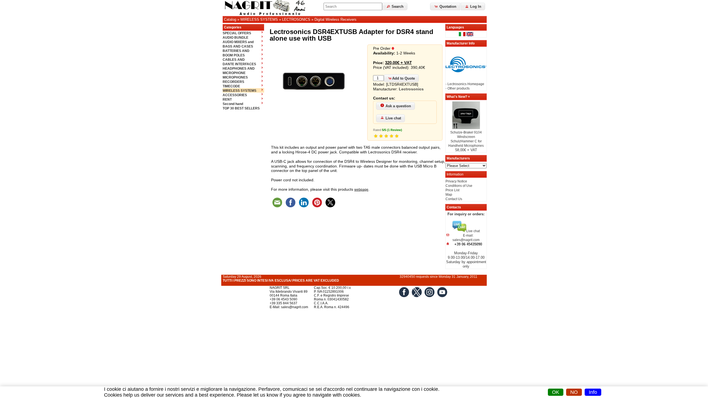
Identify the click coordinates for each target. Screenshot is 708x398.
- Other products (458, 88)
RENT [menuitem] (227, 99)
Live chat (393, 118)
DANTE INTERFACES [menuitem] (239, 64)
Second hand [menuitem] (233, 104)
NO (574, 392)
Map (449, 195)
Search (397, 6)
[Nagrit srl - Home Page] (267, 8)
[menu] (243, 70)
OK (555, 392)
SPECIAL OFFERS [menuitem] (237, 33)
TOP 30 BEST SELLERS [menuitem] (241, 108)
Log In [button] (475, 6)
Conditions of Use (459, 186)
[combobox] (353, 6)
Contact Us (454, 199)
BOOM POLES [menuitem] (234, 55)
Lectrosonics (411, 89)
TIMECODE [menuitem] (231, 86)
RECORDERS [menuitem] (233, 82)
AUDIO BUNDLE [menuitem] (235, 38)
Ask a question (398, 106)
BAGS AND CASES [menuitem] (238, 46)
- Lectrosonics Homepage (465, 84)
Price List (452, 190)
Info (593, 392)
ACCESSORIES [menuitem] (235, 95)
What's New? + (458, 97)
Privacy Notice (456, 181)
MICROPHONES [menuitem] (235, 77)
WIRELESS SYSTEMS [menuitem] (239, 91)
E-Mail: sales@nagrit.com (289, 307)
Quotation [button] (447, 6)
